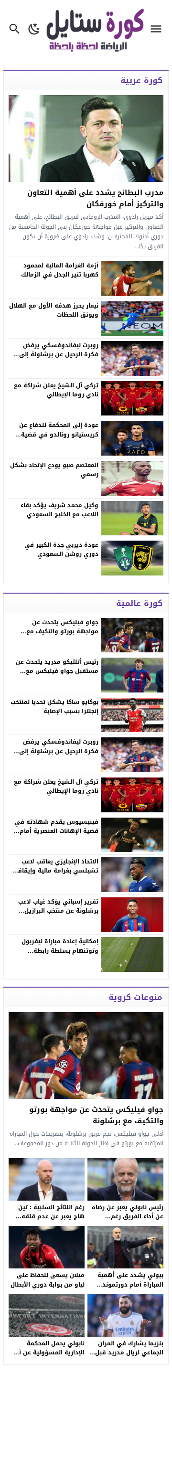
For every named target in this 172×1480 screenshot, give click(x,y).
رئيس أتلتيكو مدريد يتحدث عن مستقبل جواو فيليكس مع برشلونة (57, 671)
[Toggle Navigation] (158, 30)
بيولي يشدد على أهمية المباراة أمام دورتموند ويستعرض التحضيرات (130, 1284)
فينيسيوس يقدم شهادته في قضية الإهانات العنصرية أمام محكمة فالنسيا (56, 831)
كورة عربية (141, 80)
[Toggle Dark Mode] (34, 30)
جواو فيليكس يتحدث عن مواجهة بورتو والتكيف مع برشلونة (62, 631)
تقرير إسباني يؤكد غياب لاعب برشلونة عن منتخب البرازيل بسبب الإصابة (58, 910)
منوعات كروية (135, 997)
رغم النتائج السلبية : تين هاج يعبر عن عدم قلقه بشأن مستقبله (51, 1216)
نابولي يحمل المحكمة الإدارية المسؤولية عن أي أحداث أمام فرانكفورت (49, 1352)
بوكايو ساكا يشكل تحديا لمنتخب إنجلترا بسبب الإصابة (54, 706)
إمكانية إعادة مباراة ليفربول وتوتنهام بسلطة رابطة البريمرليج (60, 950)
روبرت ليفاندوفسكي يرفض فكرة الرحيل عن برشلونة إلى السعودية (58, 750)
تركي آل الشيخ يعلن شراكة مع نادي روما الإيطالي (56, 786)
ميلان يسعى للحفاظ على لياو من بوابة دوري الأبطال (48, 1279)
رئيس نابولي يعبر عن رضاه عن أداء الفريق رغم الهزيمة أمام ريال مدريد (127, 1216)
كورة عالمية (139, 603)
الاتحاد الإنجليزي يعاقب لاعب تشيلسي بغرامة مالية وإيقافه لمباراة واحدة (56, 870)
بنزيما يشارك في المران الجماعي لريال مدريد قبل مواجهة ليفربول (129, 1352)
